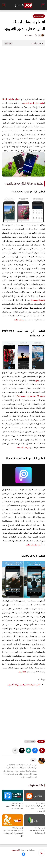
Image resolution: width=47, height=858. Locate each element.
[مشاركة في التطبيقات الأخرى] (15, 750)
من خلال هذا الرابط (33, 544)
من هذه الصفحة (23, 447)
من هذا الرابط (19, 319)
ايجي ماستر (15, 850)
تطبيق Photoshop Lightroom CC (31, 396)
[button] (35, 750)
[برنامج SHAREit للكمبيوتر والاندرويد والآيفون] (12, 795)
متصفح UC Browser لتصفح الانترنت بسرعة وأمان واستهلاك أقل (13, 833)
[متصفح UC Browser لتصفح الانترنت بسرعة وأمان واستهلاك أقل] (12, 820)
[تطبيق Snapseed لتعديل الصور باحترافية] (34, 820)
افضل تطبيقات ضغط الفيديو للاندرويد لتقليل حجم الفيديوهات (35, 808)
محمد (39, 35)
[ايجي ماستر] (23, 5)
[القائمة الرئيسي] (43, 5)
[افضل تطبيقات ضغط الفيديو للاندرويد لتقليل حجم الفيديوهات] (34, 795)
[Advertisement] (23, 74)
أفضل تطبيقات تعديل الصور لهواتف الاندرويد (23, 684)
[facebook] (23, 854)
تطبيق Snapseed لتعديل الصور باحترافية (36, 832)
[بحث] (3, 5)
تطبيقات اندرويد (38, 16)
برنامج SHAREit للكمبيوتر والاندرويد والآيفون (14, 807)
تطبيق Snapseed (38, 299)
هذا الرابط (22, 671)
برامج (37, 380)
